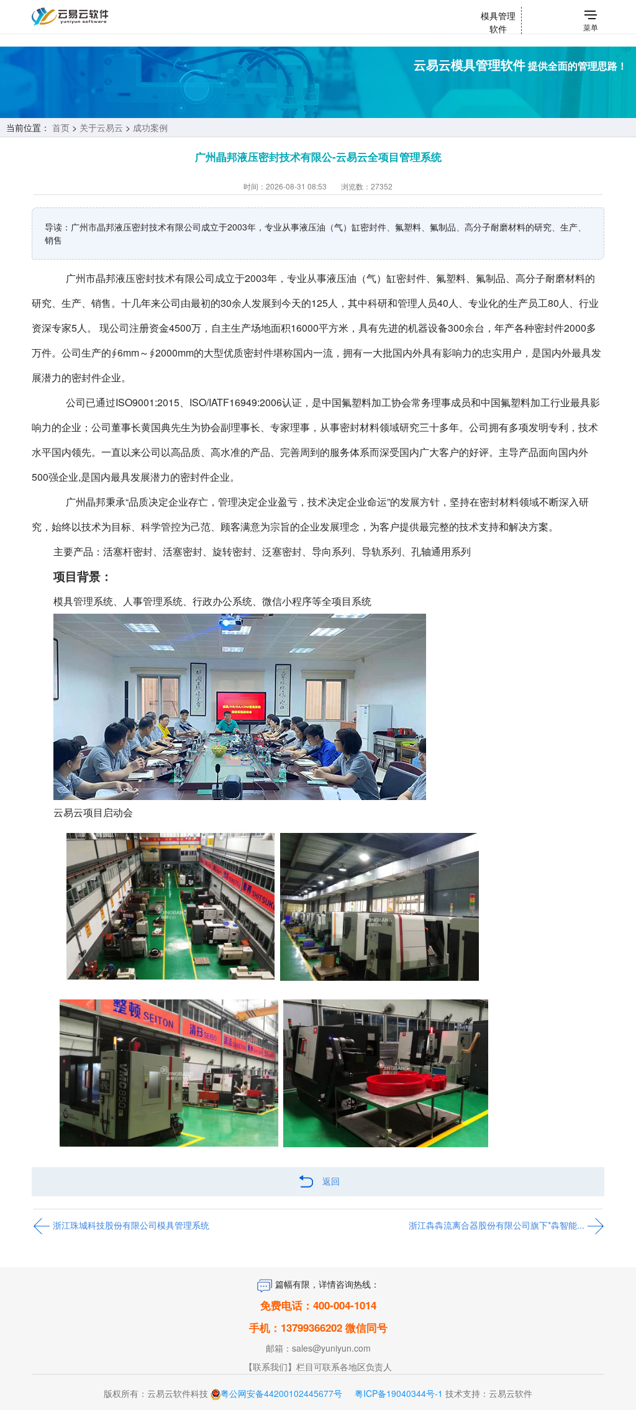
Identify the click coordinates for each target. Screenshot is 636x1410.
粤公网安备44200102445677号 (281, 1393)
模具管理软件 (498, 22)
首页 (61, 127)
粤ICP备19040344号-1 (399, 1393)
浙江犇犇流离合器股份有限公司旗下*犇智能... (498, 1225)
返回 (331, 1181)
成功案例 (150, 127)
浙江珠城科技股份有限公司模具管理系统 (129, 1225)
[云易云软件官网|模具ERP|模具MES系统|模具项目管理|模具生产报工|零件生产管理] (96, 17)
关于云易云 (101, 127)
